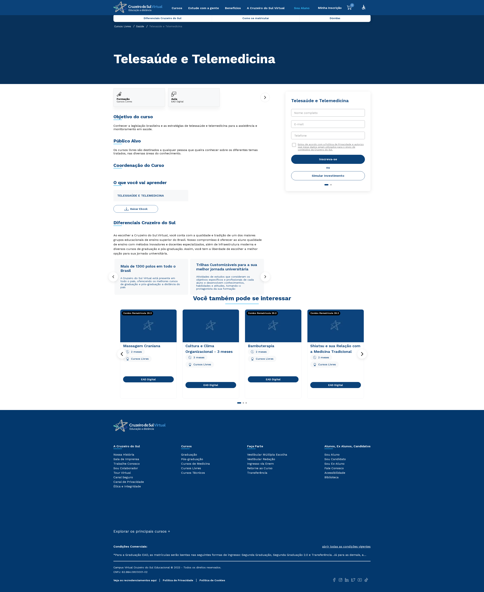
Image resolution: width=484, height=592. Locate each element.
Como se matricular (255, 18)
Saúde (140, 26)
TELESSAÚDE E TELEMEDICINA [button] (140, 195)
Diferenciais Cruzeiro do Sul (163, 18)
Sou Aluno (301, 8)
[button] (122, 354)
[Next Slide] (265, 277)
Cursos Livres (122, 26)
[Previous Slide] (113, 277)
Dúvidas (335, 18)
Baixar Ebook (138, 208)
